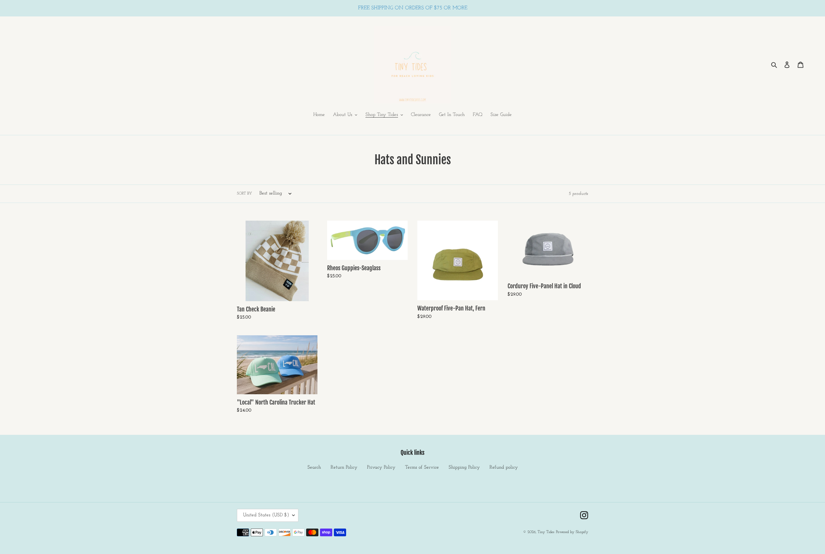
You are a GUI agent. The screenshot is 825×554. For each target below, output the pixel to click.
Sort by (244, 194)
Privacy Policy (381, 467)
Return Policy (344, 467)
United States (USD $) (266, 515)
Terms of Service (422, 467)
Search (314, 467)
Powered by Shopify (572, 532)
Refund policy (504, 467)
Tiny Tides (546, 532)
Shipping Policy (464, 467)
